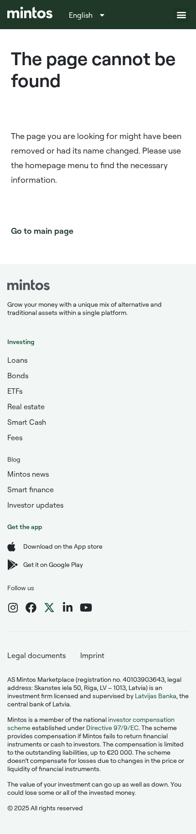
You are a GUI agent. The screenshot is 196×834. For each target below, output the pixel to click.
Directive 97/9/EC (112, 727)
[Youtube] (85, 607)
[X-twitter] (49, 607)
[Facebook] (31, 607)
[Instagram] (12, 607)
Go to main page (42, 231)
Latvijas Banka (155, 696)
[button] (181, 14)
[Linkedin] (67, 607)
